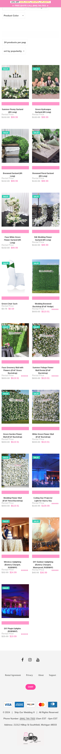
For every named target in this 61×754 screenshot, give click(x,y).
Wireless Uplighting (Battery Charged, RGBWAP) (12, 565)
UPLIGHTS (45, 2)
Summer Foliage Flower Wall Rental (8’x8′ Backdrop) (43, 370)
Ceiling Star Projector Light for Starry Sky (43, 499)
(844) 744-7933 (27, 718)
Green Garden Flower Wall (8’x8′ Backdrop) (12, 435)
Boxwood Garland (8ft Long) (12, 174)
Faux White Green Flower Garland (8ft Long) (12, 240)
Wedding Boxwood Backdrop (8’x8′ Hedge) (43, 305)
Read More (8, 104)
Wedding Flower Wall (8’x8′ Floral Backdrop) (13, 499)
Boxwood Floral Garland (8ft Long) (43, 174)
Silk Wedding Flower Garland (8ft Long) (43, 238)
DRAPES (35, 2)
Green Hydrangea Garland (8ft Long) (43, 110)
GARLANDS (25, 2)
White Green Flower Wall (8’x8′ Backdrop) (43, 435)
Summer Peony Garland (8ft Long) (12, 110)
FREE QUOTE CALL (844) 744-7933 (30, 6)
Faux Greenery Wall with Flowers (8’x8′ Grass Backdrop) (12, 370)
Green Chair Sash (9, 304)
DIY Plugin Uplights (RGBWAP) (12, 629)
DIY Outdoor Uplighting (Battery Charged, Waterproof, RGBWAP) (43, 565)
